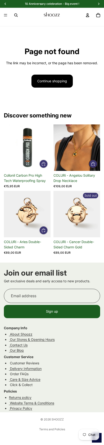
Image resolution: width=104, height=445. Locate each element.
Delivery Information (25, 369)
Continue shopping (52, 81)
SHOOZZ (58, 419)
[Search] (16, 15)
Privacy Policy (20, 408)
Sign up (52, 311)
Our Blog (16, 350)
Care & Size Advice (24, 379)
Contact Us (18, 345)
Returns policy (20, 397)
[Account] (87, 15)
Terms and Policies (52, 429)
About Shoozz (20, 334)
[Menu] (5, 15)
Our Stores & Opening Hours (32, 339)
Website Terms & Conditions (31, 403)
